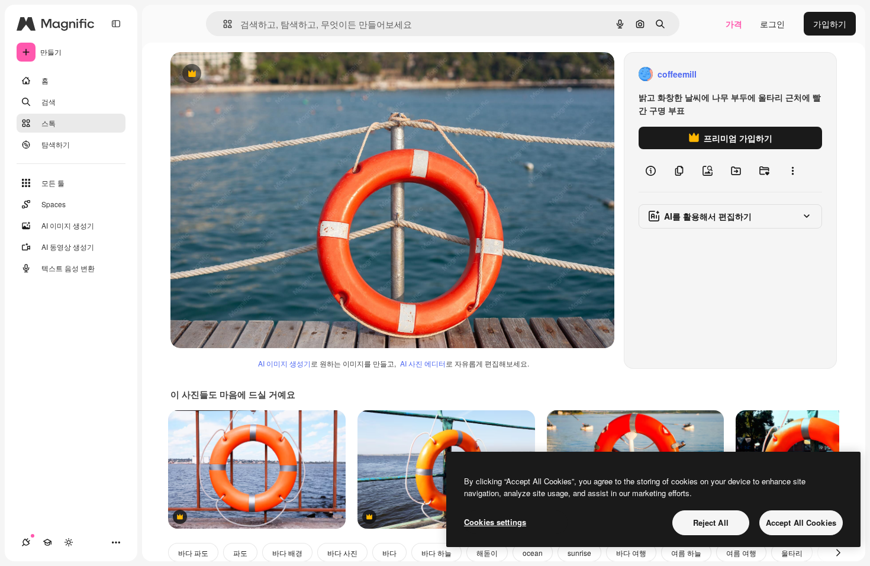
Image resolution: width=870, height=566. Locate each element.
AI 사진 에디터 (423, 363)
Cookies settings (495, 522)
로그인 (772, 24)
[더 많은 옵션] (792, 170)
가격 (734, 24)
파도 (240, 553)
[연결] (26, 542)
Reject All (711, 522)
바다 (389, 553)
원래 (238, 74)
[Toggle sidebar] (116, 23)
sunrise (579, 553)
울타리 (792, 553)
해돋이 (487, 553)
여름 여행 (741, 553)
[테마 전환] (68, 542)
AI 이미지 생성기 (284, 363)
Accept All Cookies (801, 522)
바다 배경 (287, 553)
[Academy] (47, 542)
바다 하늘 (436, 553)
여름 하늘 (686, 553)
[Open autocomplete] (223, 24)
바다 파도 (193, 553)
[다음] (838, 552)
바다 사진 (342, 553)
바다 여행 (631, 553)
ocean (533, 553)
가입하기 (829, 24)
